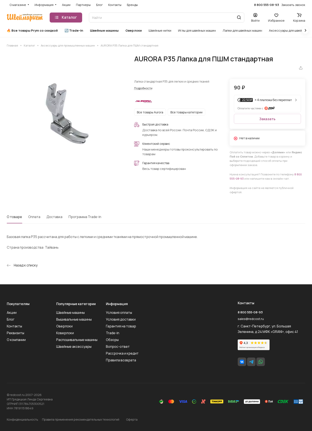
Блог (10, 319)
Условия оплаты (119, 312)
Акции (12, 312)
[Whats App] (260, 362)
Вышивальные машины (74, 319)
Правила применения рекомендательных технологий (80, 419)
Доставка (54, 216)
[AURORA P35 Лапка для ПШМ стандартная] (66, 114)
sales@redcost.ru (251, 319)
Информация (117, 303)
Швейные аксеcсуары (73, 346)
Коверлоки (65, 333)
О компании (16, 339)
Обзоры (112, 339)
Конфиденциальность (22, 419)
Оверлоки (64, 326)
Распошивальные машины (76, 339)
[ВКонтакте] (242, 362)
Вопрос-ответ (118, 346)
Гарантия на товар (121, 326)
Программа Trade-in (85, 216)
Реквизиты (15, 333)
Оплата (34, 216)
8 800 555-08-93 (266, 5)
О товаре (14, 216)
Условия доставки (121, 319)
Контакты (14, 326)
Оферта (132, 419)
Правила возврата (121, 360)
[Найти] (239, 18)
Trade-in (112, 333)
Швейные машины (70, 312)
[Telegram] (251, 362)
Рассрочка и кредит (122, 353)
